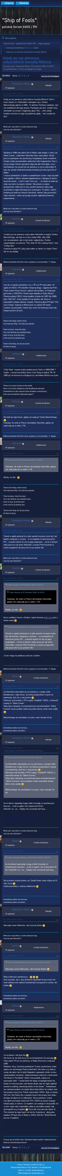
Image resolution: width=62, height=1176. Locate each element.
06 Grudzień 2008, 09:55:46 (13, 1016)
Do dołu (6, 76)
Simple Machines (38, 1170)
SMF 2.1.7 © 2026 (24, 1170)
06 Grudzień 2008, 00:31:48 (13, 956)
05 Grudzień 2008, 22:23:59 (13, 229)
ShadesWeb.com (38, 1173)
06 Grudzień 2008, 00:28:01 (13, 919)
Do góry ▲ (41, 1164)
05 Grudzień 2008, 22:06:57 (13, 94)
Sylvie (35, 48)
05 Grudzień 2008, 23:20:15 (13, 453)
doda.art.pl (48, 617)
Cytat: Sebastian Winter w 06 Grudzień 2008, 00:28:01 (28, 962)
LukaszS (16, 353)
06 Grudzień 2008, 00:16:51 (13, 851)
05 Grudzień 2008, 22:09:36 (13, 147)
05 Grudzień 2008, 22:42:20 (13, 411)
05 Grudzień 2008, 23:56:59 (13, 748)
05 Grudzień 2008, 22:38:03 (13, 364)
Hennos (16, 218)
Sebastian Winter (21, 83)
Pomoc (19, 1164)
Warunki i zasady (30, 1164)
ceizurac (16, 269)
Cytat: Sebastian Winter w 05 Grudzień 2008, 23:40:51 (28, 627)
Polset (15, 1005)
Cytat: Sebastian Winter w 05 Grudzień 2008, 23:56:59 (28, 858)
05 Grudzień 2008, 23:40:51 (13, 530)
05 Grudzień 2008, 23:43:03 (13, 578)
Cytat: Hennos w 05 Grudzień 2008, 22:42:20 (25, 460)
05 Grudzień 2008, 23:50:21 (13, 686)
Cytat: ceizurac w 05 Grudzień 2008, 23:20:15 (25, 585)
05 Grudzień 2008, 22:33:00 (13, 279)
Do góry (6, 1147)
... (27, 76)
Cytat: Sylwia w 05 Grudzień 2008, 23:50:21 (24, 758)
